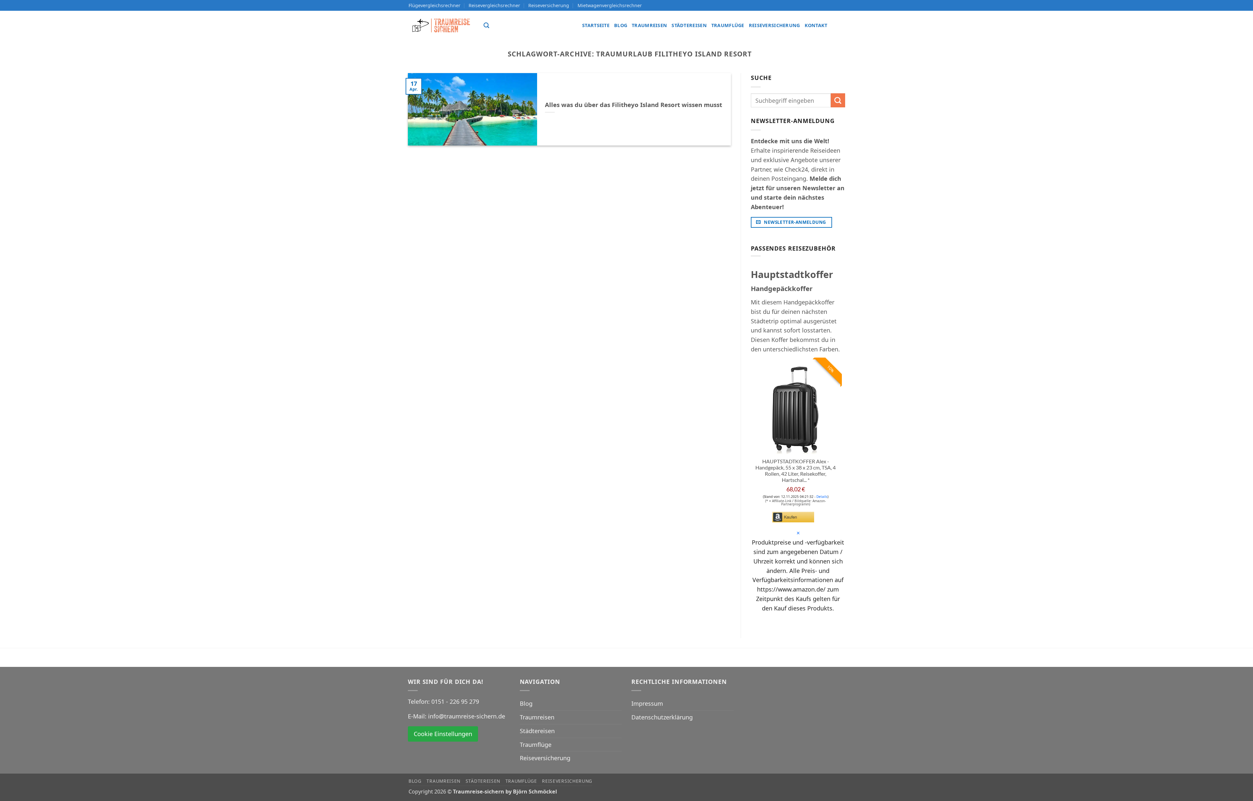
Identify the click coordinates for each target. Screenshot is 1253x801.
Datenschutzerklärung (662, 717)
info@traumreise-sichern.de (466, 716)
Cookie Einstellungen (443, 734)
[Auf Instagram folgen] (840, 25)
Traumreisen (649, 25)
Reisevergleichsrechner (494, 5)
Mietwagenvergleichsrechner (610, 5)
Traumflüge (727, 25)
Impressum (647, 703)
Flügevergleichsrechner (434, 5)
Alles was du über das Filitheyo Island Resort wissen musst (633, 105)
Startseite (596, 25)
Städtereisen (689, 25)
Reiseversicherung (548, 5)
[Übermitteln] (838, 100)
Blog (620, 25)
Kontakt (816, 25)
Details (822, 496)
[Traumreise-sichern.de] (441, 25)
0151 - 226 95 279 (455, 701)
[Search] (486, 25)
